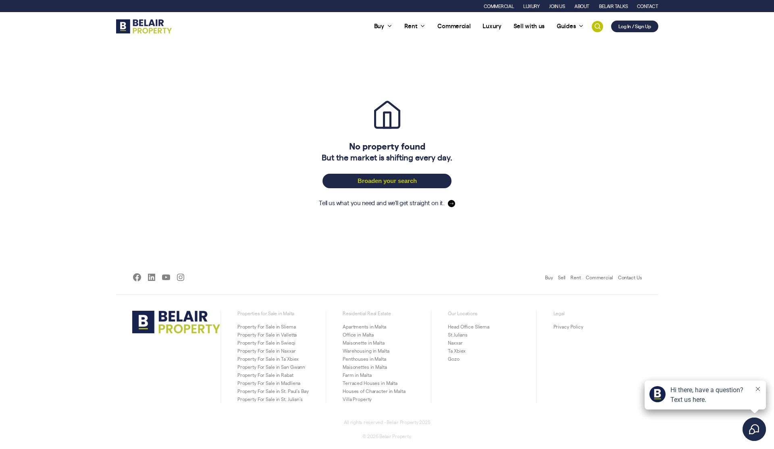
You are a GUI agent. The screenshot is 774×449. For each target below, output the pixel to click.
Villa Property (357, 399)
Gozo (454, 358)
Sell (562, 277)
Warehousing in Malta (366, 350)
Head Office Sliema (468, 326)
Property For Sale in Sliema (266, 326)
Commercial (599, 277)
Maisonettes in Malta (365, 367)
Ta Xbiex (457, 350)
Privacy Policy (568, 326)
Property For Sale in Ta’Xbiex (268, 358)
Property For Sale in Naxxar (266, 350)
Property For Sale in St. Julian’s (270, 399)
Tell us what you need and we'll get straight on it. (381, 202)
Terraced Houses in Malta (370, 383)
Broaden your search (387, 180)
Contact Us (630, 277)
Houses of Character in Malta (374, 391)
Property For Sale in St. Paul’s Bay (273, 391)
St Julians (458, 334)
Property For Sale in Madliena (269, 383)
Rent (575, 277)
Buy (549, 277)
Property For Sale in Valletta (267, 334)
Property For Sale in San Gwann (271, 367)
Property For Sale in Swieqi (266, 342)
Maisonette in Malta (364, 342)
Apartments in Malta (364, 326)
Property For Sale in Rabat (265, 375)
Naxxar (455, 342)
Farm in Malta (357, 375)
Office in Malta (358, 334)
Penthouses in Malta (364, 358)
